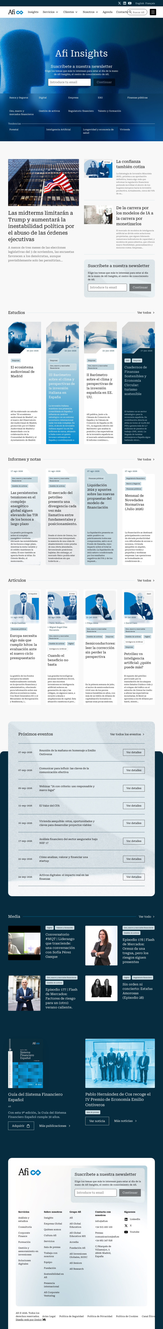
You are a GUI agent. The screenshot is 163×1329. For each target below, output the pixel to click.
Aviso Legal (49, 1316)
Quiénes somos (52, 1229)
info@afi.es (101, 1221)
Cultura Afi (50, 1235)
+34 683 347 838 (103, 1240)
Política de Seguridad (71, 1316)
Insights (33, 11)
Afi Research (77, 1269)
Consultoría (25, 1227)
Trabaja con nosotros (50, 1255)
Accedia (74, 1242)
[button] (50, 12)
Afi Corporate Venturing (51, 1294)
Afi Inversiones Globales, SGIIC (79, 1255)
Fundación (50, 1268)
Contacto (122, 11)
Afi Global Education (75, 1225)
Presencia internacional (51, 1285)
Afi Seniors (76, 1263)
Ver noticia (97, 1121)
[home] (15, 12)
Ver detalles (133, 752)
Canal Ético (148, 1316)
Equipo (48, 1262)
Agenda (107, 11)
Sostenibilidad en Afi (54, 1276)
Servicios (49, 1241)
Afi (71, 1217)
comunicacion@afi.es (107, 1236)
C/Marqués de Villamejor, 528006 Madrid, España (103, 1251)
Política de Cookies (127, 1316)
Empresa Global (53, 1223)
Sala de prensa (52, 1247)
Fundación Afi (77, 1248)
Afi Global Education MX (78, 1234)
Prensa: (99, 1233)
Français (150, 3)
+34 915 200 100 (103, 1227)
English (139, 3)
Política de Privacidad (99, 1316)
